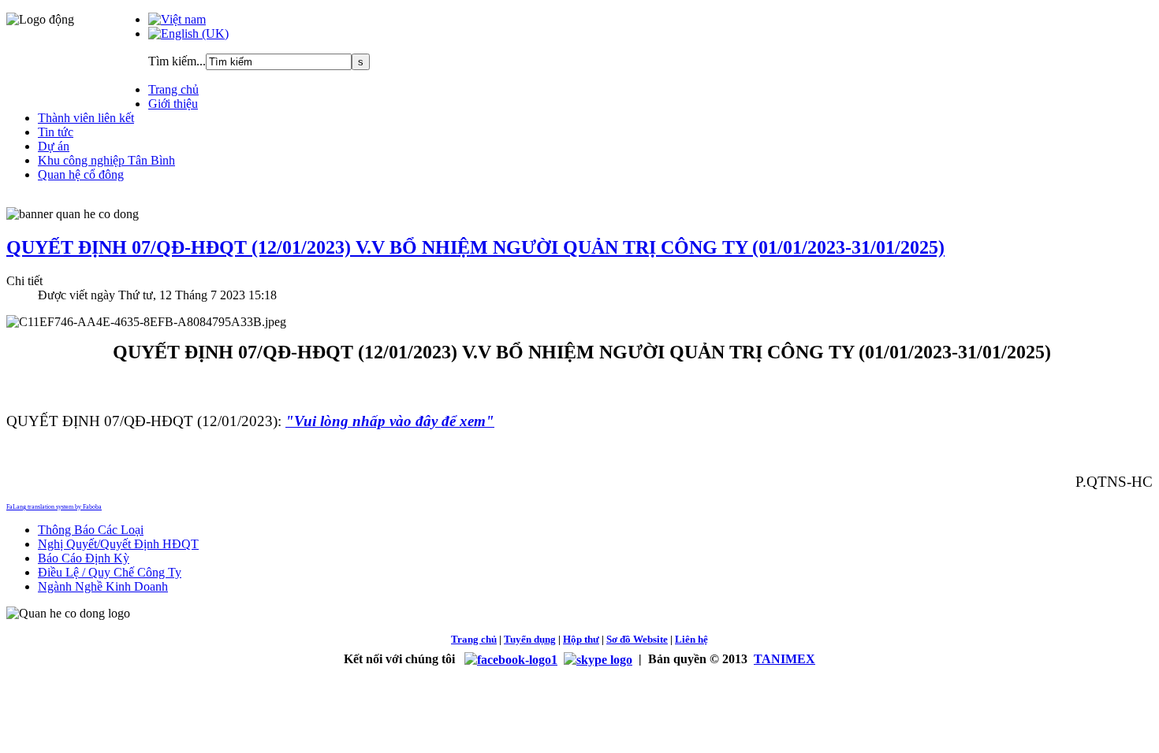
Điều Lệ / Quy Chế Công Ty (109, 572)
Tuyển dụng (530, 639)
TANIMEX (784, 659)
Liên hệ (691, 639)
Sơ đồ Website (637, 639)
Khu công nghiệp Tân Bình (106, 160)
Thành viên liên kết (86, 117)
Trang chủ (173, 89)
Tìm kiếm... (177, 61)
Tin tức (55, 132)
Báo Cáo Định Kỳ (83, 558)
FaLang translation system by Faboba (54, 506)
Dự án (53, 146)
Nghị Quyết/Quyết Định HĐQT (118, 544)
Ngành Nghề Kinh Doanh (103, 586)
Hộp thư (581, 639)
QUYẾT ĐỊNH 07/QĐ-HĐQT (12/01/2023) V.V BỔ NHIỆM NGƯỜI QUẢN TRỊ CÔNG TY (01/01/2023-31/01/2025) (475, 247)
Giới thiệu (173, 103)
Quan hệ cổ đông (81, 174)
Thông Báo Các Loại (90, 529)
